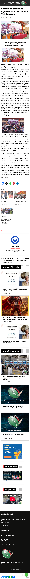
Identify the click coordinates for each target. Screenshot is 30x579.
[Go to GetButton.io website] (26, 577)
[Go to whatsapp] (26, 575)
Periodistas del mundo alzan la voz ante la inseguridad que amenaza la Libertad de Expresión (14, 378)
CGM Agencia (14, 563)
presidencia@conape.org (6, 526)
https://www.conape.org (15, 248)
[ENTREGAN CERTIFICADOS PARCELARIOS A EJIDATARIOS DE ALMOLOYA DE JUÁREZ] (20, 194)
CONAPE (10, 562)
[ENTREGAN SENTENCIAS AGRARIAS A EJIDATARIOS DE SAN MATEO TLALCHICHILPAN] (7, 194)
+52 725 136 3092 (4, 525)
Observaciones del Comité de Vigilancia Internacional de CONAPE (13, 435)
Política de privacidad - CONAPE (8, 544)
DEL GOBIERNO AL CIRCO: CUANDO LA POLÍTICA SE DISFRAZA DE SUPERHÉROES (15, 318)
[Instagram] (7, 540)
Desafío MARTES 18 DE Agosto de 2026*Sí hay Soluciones (14, 342)
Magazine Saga (18, 569)
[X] (5, 540)
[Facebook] (2, 540)
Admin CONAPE (6, 17)
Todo (10, 230)
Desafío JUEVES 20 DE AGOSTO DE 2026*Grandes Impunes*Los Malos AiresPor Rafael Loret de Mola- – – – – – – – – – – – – (15, 289)
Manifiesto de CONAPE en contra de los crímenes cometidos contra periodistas (13, 407)
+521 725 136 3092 (10, 535)
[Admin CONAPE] (15, 240)
